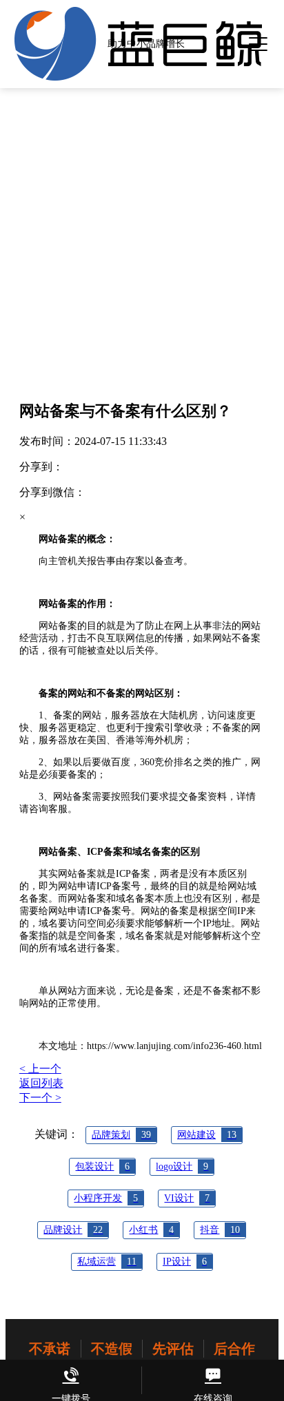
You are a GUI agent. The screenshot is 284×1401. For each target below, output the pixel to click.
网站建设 (206, 1135)
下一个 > (40, 1097)
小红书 (151, 1230)
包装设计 (102, 1166)
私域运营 (106, 1261)
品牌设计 (73, 1230)
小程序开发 (106, 1198)
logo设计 (182, 1166)
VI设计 (187, 1198)
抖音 (220, 1230)
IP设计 (185, 1261)
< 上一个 (40, 1069)
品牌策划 (121, 1135)
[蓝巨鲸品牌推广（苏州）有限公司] (138, 77)
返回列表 (41, 1083)
